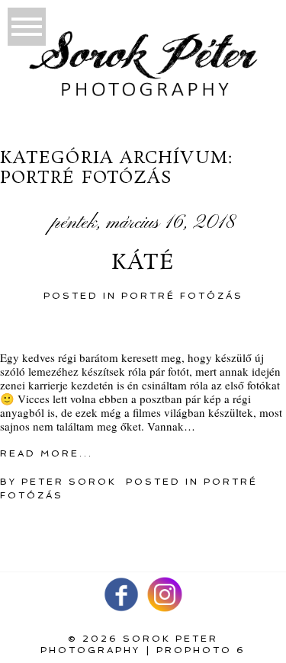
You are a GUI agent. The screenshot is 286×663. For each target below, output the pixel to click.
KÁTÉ (143, 264)
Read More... (46, 453)
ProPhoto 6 (201, 650)
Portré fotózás (182, 295)
